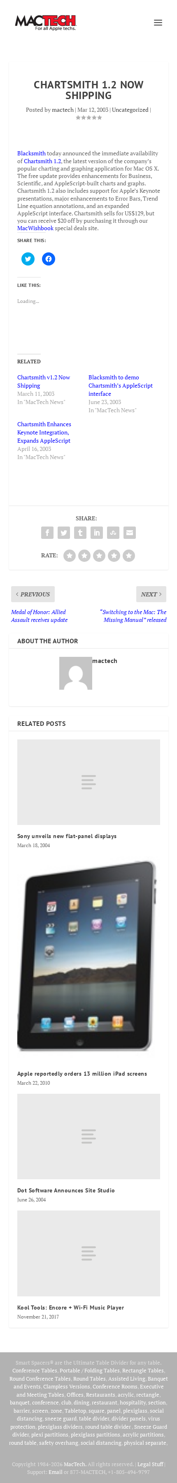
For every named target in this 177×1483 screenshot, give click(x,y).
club (66, 1402)
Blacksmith (31, 153)
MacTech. (75, 1464)
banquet (20, 1402)
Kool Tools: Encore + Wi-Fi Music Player (70, 1307)
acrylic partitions (143, 1434)
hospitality (133, 1402)
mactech (63, 109)
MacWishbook (35, 228)
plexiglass (135, 1410)
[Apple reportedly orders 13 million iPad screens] (88, 959)
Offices (75, 1394)
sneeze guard (61, 1418)
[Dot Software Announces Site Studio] (88, 1136)
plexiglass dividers (60, 1426)
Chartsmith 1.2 (42, 161)
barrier (22, 1410)
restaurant (104, 1402)
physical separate (145, 1442)
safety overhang (58, 1442)
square (96, 1410)
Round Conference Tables (40, 1378)
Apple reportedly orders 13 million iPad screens (82, 1073)
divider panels (129, 1418)
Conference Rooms (115, 1386)
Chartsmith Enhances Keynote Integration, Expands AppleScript (44, 432)
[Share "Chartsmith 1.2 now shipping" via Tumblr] (80, 532)
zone (56, 1410)
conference (45, 1402)
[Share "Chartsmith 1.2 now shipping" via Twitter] (64, 532)
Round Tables (89, 1378)
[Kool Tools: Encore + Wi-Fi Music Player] (88, 1253)
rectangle (147, 1394)
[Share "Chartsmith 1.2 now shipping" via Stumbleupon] (113, 532)
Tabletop (75, 1410)
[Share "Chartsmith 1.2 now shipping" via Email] (129, 532)
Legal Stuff (150, 1464)
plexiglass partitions (95, 1434)
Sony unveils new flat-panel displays (67, 836)
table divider (94, 1418)
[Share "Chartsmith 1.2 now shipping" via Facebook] (47, 532)
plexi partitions (49, 1434)
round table (23, 1442)
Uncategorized (130, 109)
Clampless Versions (66, 1386)
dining (81, 1402)
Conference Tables (34, 1370)
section (157, 1402)
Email (56, 1472)
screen (40, 1410)
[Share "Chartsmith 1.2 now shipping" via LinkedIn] (96, 532)
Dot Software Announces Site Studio (66, 1190)
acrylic (126, 1394)
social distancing (101, 1442)
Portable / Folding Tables (90, 1370)
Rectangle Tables (143, 1370)
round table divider (108, 1426)
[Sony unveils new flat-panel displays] (88, 782)
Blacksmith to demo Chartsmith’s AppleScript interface (120, 385)
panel (114, 1410)
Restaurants (100, 1394)
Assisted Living (126, 1378)
